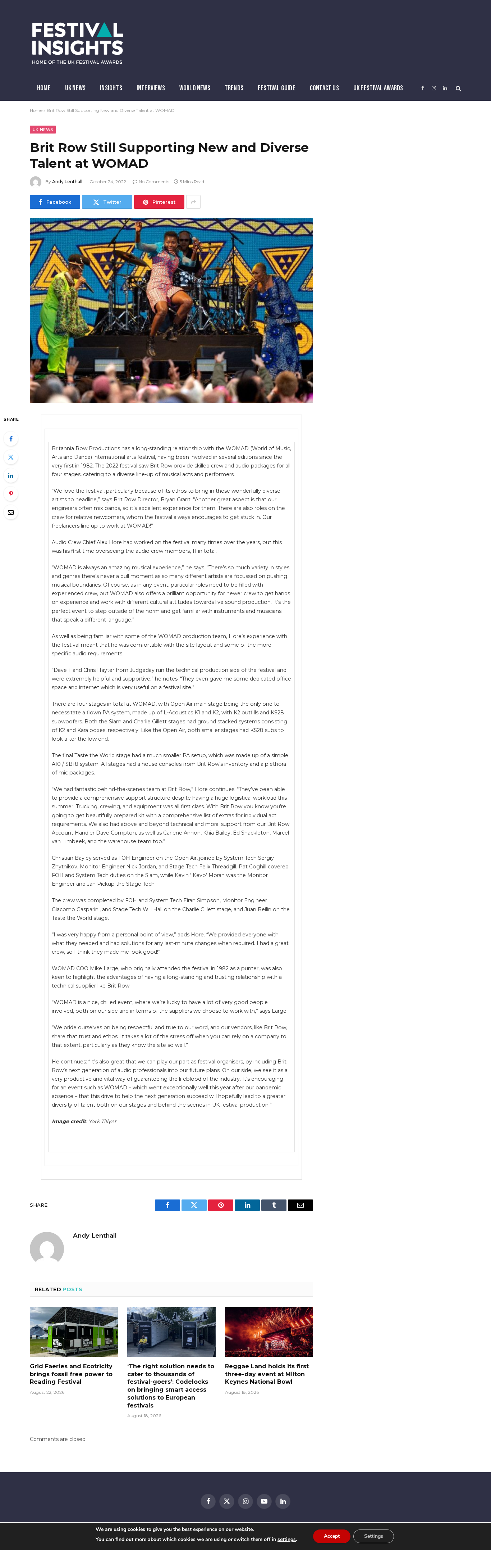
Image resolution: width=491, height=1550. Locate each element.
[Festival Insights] (77, 43)
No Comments (154, 181)
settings (286, 1539)
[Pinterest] (11, 494)
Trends (234, 88)
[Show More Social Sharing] (193, 202)
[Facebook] (11, 438)
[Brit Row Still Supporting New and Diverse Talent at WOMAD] (171, 310)
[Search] (457, 88)
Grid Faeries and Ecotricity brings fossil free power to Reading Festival (71, 1374)
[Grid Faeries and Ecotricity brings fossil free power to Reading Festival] (74, 1332)
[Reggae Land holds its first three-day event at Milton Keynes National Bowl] (269, 1332)
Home (44, 88)
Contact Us (324, 88)
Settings (373, 1536)
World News (194, 88)
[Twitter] (11, 457)
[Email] (11, 512)
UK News (75, 88)
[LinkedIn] (11, 475)
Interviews (151, 88)
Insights (111, 88)
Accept (332, 1536)
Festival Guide (276, 88)
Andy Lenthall (67, 181)
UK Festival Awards (378, 88)
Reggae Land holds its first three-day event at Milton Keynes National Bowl (267, 1374)
